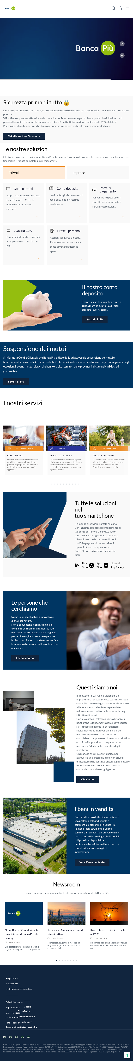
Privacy (27, 1021)
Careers (15, 1007)
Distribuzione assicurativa (19, 988)
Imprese (9, 1007)
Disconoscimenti (21, 1016)
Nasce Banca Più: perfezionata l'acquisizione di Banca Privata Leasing (21, 933)
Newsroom (15, 1002)
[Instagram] (16, 1037)
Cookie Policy (27, 1009)
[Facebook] (10, 1037)
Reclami (21, 1021)
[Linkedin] (4, 1037)
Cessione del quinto (103, 455)
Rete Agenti (9, 1025)
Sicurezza (21, 1011)
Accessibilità (27, 1027)
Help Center (12, 978)
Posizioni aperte (15, 1015)
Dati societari (9, 1015)
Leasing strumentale (61, 455)
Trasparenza (12, 983)
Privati (9, 1002)
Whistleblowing (21, 1027)
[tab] (34, 173)
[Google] (22, 1037)
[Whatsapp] (28, 1037)
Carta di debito (15, 455)
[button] (113, 8)
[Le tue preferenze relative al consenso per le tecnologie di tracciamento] (127, 1055)
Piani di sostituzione (15, 1025)
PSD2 (27, 1016)
